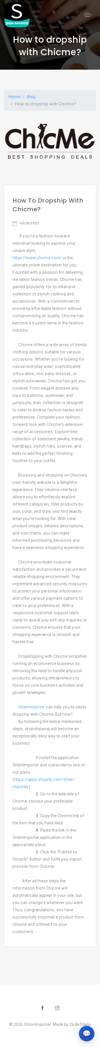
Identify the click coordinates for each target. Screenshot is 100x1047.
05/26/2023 (29, 223)
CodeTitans (80, 1024)
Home (15, 96)
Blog (31, 96)
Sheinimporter (31, 707)
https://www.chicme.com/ (37, 258)
